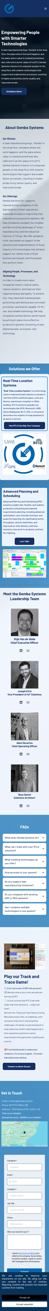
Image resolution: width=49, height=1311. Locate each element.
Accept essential (24, 1304)
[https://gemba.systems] (9, 8)
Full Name (12, 1161)
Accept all (24, 1297)
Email (10, 1175)
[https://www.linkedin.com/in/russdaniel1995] (24, 778)
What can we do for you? (18, 1232)
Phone (10, 1218)
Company (11, 1189)
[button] (45, 8)
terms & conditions (28, 1253)
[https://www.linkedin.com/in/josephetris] (24, 674)
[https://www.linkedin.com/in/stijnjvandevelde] (24, 622)
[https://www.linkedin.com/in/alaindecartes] (24, 726)
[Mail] (28, 650)
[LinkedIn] (20, 650)
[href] (24, 1134)
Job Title (10, 1203)
